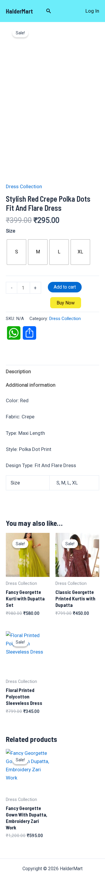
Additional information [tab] (30, 385)
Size (10, 231)
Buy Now (66, 303)
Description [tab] (18, 371)
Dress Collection (24, 186)
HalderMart (19, 11)
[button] (48, 11)
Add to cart (65, 287)
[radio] (16, 252)
